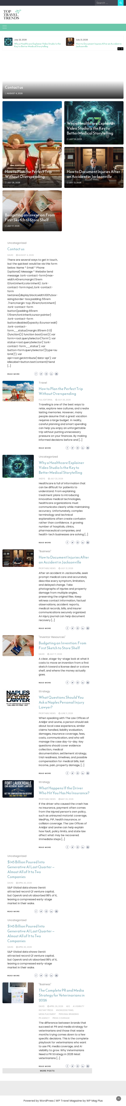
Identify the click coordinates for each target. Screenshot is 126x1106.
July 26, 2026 (13, 182)
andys (42, 478)
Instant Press (46, 1010)
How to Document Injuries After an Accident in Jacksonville (99, 45)
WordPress (47, 1101)
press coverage (61, 1018)
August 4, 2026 (15, 93)
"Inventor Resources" (52, 637)
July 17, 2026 (13, 226)
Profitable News (47, 568)
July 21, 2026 (75, 182)
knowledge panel (65, 1010)
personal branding (69, 1014)
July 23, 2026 (75, 139)
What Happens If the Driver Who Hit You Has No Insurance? (64, 790)
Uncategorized (16, 243)
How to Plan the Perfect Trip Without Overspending (28, 174)
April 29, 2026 (56, 1006)
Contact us (14, 87)
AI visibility (78, 1006)
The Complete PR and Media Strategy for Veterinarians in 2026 (62, 995)
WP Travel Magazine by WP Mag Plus (79, 1101)
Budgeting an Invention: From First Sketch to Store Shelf (30, 217)
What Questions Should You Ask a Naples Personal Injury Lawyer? (61, 702)
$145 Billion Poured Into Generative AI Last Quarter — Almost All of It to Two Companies (31, 869)
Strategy (44, 691)
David (10, 255)
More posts (47, 1071)
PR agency (44, 1018)
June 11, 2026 (67, 713)
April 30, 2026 (25, 882)
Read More (13, 374)
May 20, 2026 (67, 799)
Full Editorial (45, 399)
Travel (43, 383)
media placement (47, 1014)
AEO (68, 1006)
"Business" (45, 551)
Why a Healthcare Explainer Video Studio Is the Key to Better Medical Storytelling (37, 45)
